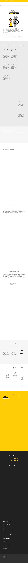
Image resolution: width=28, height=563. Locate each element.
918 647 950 (14, 458)
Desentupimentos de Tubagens (6, 545)
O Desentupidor (8, 555)
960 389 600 (13, 13)
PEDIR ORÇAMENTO (22, 356)
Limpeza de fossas (5, 548)
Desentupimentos (5, 541)
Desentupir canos (5, 542)
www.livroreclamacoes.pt (15, 532)
